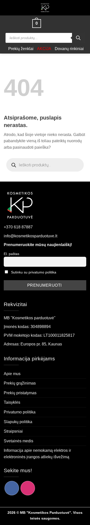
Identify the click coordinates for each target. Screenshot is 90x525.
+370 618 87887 (18, 227)
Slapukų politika (18, 422)
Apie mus (12, 374)
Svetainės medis (18, 441)
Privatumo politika (20, 412)
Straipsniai (13, 431)
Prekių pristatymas (20, 393)
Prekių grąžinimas (20, 383)
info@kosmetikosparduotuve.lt (30, 236)
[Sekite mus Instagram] (27, 488)
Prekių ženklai (21, 49)
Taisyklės (12, 402)
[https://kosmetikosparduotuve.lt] (45, 7)
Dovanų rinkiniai (69, 49)
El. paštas (11, 254)
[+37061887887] (55, 23)
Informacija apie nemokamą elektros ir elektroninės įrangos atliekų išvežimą (37, 453)
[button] (24, 23)
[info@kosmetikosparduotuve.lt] (47, 23)
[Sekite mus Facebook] (11, 488)
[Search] (78, 38)
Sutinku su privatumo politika (33, 272)
